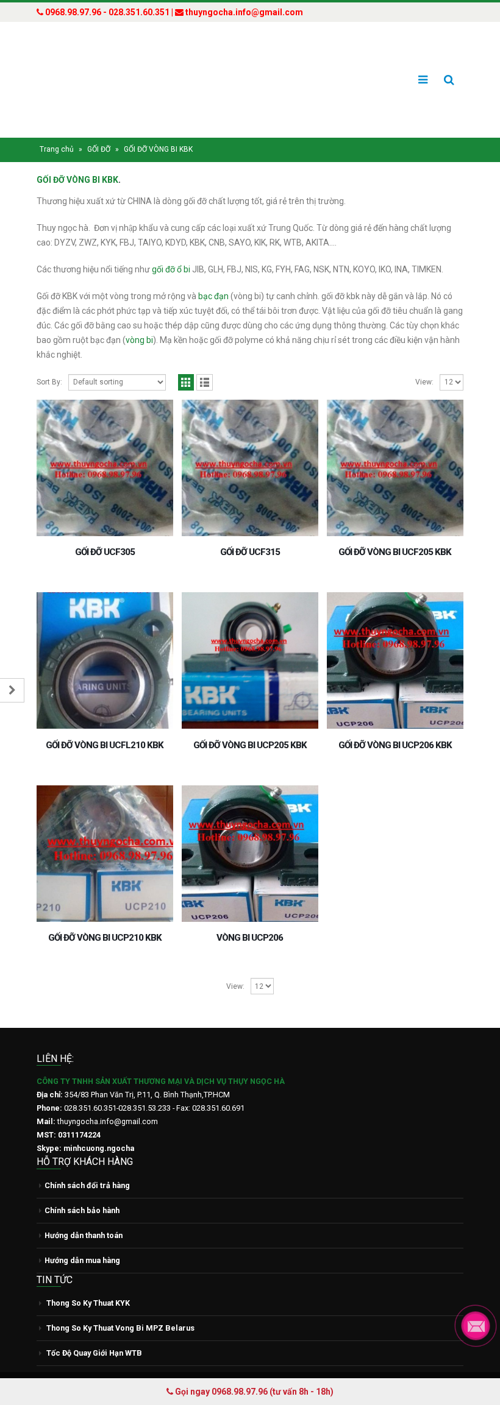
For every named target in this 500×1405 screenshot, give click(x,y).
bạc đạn (213, 273)
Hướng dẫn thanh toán (84, 1211)
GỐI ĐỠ (98, 126)
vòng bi (139, 317)
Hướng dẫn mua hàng (82, 1236)
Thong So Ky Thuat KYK (88, 1279)
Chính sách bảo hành (82, 1186)
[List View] (204, 359)
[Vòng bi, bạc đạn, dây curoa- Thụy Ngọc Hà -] (82, 68)
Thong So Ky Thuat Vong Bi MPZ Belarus (120, 1304)
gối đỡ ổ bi (171, 246)
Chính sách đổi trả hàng (87, 1161)
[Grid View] (186, 359)
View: (424, 359)
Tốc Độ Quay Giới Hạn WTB (94, 1329)
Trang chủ (57, 126)
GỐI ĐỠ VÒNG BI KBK (77, 156)
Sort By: (49, 359)
